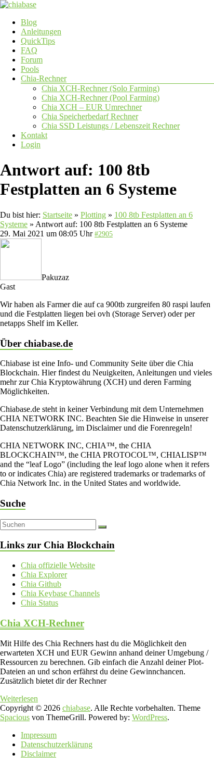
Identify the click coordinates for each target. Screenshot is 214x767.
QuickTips (38, 40)
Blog (29, 22)
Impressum (39, 735)
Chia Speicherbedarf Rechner (90, 116)
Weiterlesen (19, 698)
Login (31, 144)
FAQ (29, 50)
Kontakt (34, 135)
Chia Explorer (44, 574)
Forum (32, 59)
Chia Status (39, 602)
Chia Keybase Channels (60, 593)
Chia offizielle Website (58, 565)
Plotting (93, 214)
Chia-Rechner (43, 78)
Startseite (57, 214)
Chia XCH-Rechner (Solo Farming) (100, 88)
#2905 (104, 234)
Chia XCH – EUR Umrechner (92, 107)
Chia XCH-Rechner (42, 623)
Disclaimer (38, 753)
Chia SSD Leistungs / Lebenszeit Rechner (111, 125)
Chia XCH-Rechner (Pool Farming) (100, 97)
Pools (30, 69)
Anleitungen (41, 31)
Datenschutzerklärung (56, 744)
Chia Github (41, 584)
